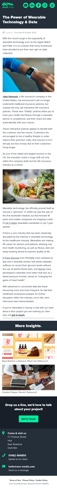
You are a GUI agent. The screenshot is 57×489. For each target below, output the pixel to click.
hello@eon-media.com (21, 466)
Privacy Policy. (28, 480)
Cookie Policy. (42, 480)
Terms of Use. (15, 480)
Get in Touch (28, 419)
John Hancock (10, 96)
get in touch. (18, 315)
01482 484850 (17, 455)
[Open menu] (52, 5)
